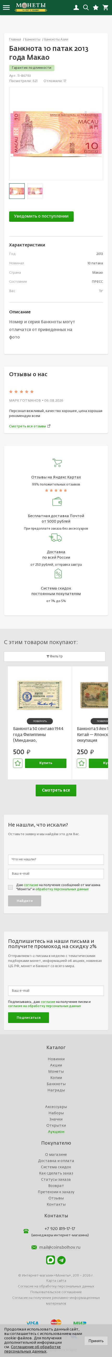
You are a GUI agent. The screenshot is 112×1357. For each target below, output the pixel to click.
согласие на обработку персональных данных (44, 1006)
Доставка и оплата (56, 1161)
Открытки (56, 1126)
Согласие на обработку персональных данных (56, 1286)
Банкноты (56, 1084)
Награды (56, 1090)
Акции (56, 1065)
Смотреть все (56, 790)
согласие (31, 885)
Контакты (56, 1204)
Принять (96, 1341)
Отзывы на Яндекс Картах (56, 477)
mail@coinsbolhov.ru (59, 1248)
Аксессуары (56, 1107)
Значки (56, 1119)
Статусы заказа (56, 1180)
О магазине (56, 1155)
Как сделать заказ (56, 1173)
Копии (56, 1078)
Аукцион (56, 1132)
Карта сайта (56, 1280)
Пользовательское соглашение (56, 1292)
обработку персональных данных (62, 889)
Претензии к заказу (56, 1192)
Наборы (56, 1113)
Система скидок (56, 1167)
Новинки (56, 1059)
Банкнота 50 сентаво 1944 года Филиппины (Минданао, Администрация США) (38, 735)
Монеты (56, 1072)
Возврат (56, 1186)
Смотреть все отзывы (27, 426)
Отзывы (56, 1198)
